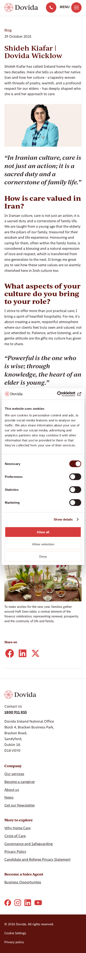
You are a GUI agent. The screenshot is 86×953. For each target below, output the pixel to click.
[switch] (75, 476)
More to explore (18, 820)
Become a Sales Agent (23, 874)
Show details (63, 519)
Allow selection (43, 544)
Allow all (43, 532)
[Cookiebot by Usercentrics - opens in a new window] (63, 394)
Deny (43, 556)
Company (13, 765)
